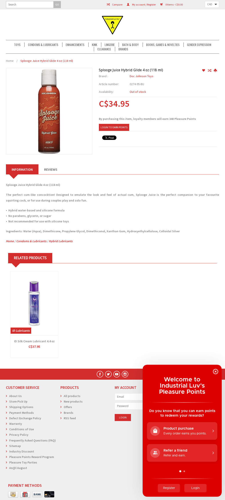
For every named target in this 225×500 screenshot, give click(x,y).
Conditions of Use (21, 429)
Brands (123, 49)
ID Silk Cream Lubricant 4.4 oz (34, 341)
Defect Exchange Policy (25, 418)
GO (57, 4)
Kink (94, 44)
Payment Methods (21, 413)
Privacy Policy (18, 435)
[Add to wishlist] (204, 71)
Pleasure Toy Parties (23, 462)
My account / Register (144, 4)
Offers (68, 407)
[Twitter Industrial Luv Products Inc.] (108, 374)
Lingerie (110, 44)
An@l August (18, 468)
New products (73, 401)
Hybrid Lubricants (61, 241)
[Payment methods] (13, 494)
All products (72, 396)
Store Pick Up (18, 401)
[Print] (215, 71)
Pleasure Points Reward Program (31, 457)
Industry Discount (21, 451)
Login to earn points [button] (114, 127)
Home (10, 61)
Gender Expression (199, 44)
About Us (15, 396)
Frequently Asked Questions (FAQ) (32, 440)
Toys (17, 44)
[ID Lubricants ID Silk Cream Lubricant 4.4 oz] (34, 303)
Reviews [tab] (50, 169)
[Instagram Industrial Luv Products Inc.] (125, 374)
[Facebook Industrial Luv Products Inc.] (100, 374)
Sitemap (15, 446)
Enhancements (75, 44)
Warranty (15, 424)
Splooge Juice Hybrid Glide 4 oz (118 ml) (46, 61)
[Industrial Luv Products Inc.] (112, 25)
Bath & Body (130, 44)
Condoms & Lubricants (43, 44)
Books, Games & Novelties (163, 44)
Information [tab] (22, 169)
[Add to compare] (210, 71)
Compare (117, 4)
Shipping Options (21, 407)
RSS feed (70, 418)
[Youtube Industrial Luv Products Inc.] (116, 374)
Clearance (104, 49)
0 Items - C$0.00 (174, 4)
